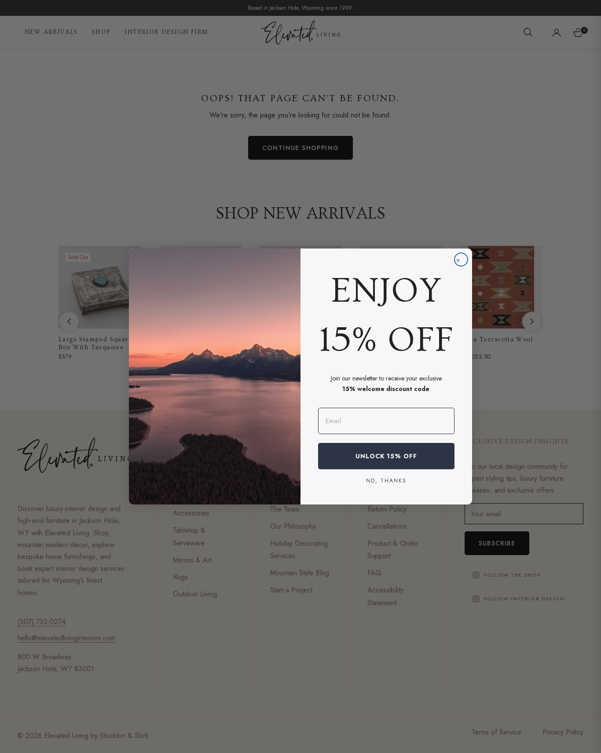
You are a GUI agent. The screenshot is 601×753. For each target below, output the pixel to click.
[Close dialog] (461, 259)
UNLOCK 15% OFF (386, 456)
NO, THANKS (386, 480)
